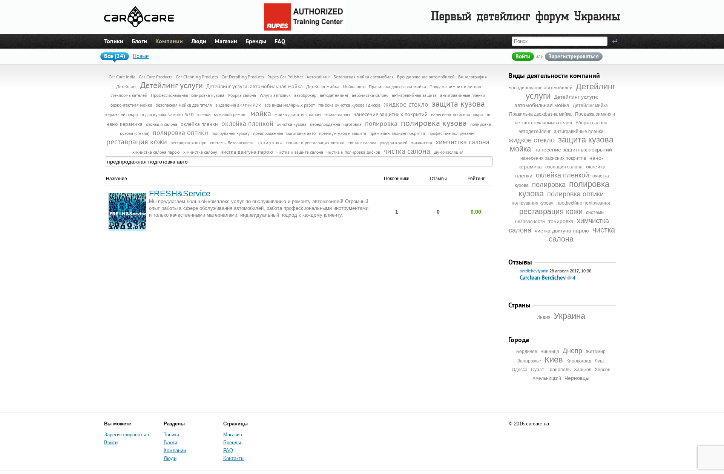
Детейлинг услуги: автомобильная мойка (254, 86)
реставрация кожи (551, 211)
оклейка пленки (199, 124)
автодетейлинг (534, 131)
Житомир (596, 351)
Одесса (520, 369)
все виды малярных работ (289, 105)
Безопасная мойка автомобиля (363, 77)
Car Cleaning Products (197, 77)
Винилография (472, 77)
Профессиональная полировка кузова (187, 95)
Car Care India (122, 77)
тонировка (561, 221)
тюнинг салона (362, 142)
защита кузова (586, 139)
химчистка (421, 142)
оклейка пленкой (562, 175)
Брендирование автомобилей (540, 87)
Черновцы (576, 378)
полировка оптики (575, 194)
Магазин (226, 41)
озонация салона (564, 167)
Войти (522, 56)
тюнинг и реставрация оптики (315, 142)
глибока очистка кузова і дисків (349, 105)
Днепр (572, 351)
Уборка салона (591, 122)
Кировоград (578, 361)
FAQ (280, 41)
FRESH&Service (179, 193)
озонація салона (161, 124)
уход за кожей (394, 142)
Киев (554, 359)
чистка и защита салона (299, 152)
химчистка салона (462, 142)
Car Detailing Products (242, 77)
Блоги (139, 41)
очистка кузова (292, 124)
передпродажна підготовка (336, 124)
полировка (549, 184)
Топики (113, 41)
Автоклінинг (318, 77)
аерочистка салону (370, 95)
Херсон (602, 369)
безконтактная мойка (131, 105)
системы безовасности (232, 142)
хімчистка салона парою (156, 152)
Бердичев (526, 351)
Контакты (233, 458)
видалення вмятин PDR (238, 105)
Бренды (255, 41)
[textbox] (299, 161)
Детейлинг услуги (171, 85)
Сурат (537, 369)
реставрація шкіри (188, 142)
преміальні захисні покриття (397, 133)
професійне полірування (583, 203)
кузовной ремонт (230, 114)
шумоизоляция (448, 152)
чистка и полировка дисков (353, 152)
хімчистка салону (200, 152)
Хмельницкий (546, 378)
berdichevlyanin (534, 271)
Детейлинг (126, 86)
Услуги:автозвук (275, 95)
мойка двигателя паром (298, 114)
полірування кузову (532, 203)
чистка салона (406, 151)
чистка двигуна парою (562, 231)
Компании (169, 41)
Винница (549, 351)
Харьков (582, 369)
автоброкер (305, 95)
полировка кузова (434, 123)
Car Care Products (155, 77)
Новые (141, 56)
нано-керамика (124, 124)
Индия (544, 317)
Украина (569, 316)
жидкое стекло (532, 140)
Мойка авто (354, 86)
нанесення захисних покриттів (553, 158)
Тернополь (559, 369)
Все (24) (114, 56)
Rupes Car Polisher (285, 77)
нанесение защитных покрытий (573, 150)
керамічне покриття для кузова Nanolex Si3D (149, 114)
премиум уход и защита (342, 133)
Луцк (599, 361)
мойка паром (337, 114)
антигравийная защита (414, 95)
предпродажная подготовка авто (284, 133)
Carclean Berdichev (543, 277)
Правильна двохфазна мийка (540, 114)
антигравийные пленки (578, 131)
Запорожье (529, 361)
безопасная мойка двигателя (184, 105)
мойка (520, 149)
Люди (198, 41)
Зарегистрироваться (574, 56)
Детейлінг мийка (590, 105)
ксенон (203, 114)
